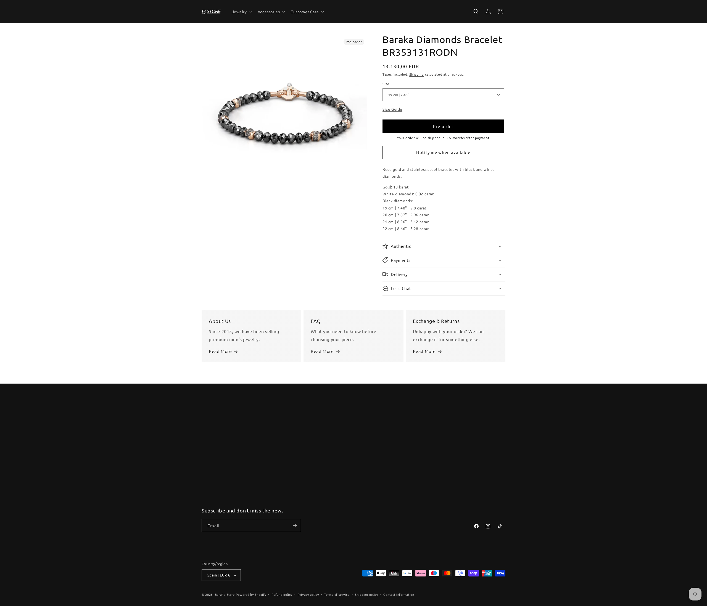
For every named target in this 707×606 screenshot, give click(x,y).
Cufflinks (286, 456)
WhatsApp (440, 427)
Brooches (287, 495)
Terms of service (336, 594)
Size (385, 83)
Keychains (287, 485)
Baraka (361, 427)
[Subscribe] (295, 525)
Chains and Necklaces (298, 436)
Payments (211, 446)
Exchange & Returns (220, 456)
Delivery (210, 436)
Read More (220, 351)
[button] (241, 11)
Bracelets (287, 427)
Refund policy (281, 594)
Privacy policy (308, 594)
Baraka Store (225, 594)
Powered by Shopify (251, 594)
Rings (283, 475)
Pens (282, 505)
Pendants (287, 466)
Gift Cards (211, 466)
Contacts (210, 427)
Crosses (285, 446)
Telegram (440, 436)
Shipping (416, 74)
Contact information (398, 594)
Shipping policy (366, 594)
